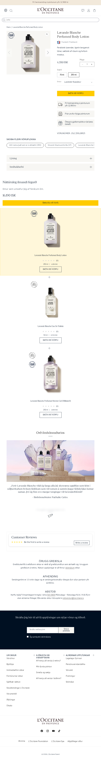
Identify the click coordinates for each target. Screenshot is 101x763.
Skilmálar (70, 682)
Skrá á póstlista (66, 630)
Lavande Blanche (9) (87, 145)
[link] (50, 241)
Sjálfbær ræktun (14, 682)
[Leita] (4, 20)
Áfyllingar (11, 700)
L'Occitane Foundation (38, 741)
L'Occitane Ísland (53, 754)
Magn (82, 60)
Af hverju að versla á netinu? (48, 661)
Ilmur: (59, 82)
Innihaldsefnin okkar (15, 670)
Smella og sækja (43, 672)
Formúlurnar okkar (15, 676)
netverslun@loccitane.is (73, 598)
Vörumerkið (12, 694)
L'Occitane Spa (57, 741)
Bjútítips (10, 664)
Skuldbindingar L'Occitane (18, 688)
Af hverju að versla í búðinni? (48, 678)
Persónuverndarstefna (75, 664)
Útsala (9, 706)
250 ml (74, 75)
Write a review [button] (81, 543)
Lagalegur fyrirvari (74, 658)
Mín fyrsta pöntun (44, 667)
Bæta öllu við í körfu (51, 203)
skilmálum (69, 568)
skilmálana (46, 637)
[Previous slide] (9, 53)
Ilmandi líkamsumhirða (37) (59, 145)
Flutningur (70, 676)
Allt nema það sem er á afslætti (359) (25, 145)
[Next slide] (47, 53)
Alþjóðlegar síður (75, 741)
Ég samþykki (40, 637)
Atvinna (21, 741)
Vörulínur (11, 658)
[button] (5, 10)
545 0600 (51, 595)
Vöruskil (69, 670)
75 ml (62, 75)
